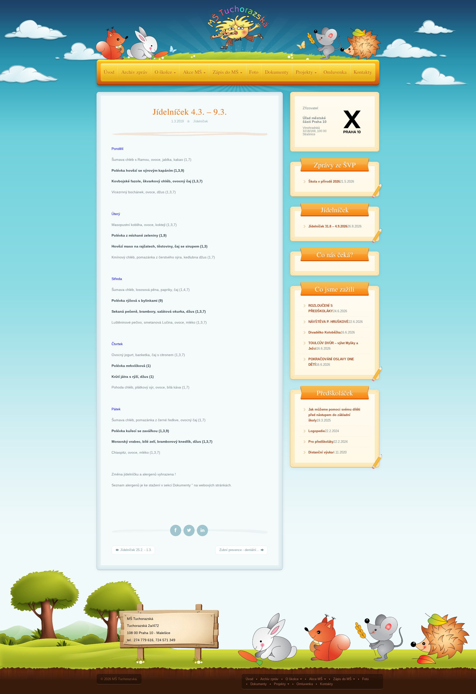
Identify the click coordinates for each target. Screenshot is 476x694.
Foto (253, 72)
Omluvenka (335, 72)
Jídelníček (200, 121)
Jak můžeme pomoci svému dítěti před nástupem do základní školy (334, 415)
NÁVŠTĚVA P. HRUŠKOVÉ (328, 322)
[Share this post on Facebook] (175, 530)
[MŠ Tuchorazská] (238, 28)
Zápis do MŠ (226, 72)
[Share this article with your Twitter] (189, 530)
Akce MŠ (193, 72)
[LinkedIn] (202, 530)
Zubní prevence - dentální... (239, 550)
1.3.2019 (178, 121)
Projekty (305, 72)
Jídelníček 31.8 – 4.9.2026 (327, 226)
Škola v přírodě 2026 (324, 181)
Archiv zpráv (134, 72)
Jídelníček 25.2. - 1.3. (135, 550)
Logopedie (316, 431)
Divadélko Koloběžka (324, 332)
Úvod (109, 72)
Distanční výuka (320, 452)
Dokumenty (277, 72)
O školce (164, 72)
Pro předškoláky (320, 442)
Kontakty (363, 72)
